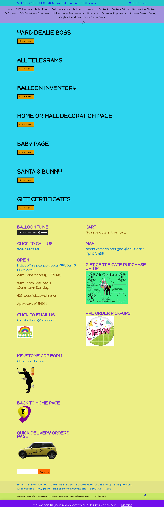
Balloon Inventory (84, 9)
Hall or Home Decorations (68, 13)
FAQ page (10, 13)
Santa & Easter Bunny (142, 13)
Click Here (25, 41)
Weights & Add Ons (70, 17)
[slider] (44, 232)
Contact (103, 9)
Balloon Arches (61, 9)
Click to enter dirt (31, 361)
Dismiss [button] (126, 505)
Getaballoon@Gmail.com (36, 320)
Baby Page (41, 9)
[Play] (20, 232)
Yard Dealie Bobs (95, 17)
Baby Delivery (123, 484)
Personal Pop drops (114, 13)
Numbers (92, 13)
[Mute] (39, 232)
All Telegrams (24, 9)
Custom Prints (120, 9)
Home (9, 9)
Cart (108, 488)
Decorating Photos (143, 9)
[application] (32, 232)
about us (96, 488)
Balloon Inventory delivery (93, 484)
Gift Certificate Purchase (35, 13)
